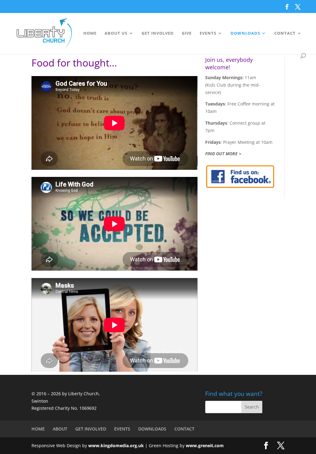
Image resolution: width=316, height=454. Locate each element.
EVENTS (208, 33)
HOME (90, 33)
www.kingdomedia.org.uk (116, 445)
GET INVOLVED (158, 33)
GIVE (187, 33)
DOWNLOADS (245, 33)
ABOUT (60, 429)
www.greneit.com (205, 445)
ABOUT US (116, 33)
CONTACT (285, 33)
